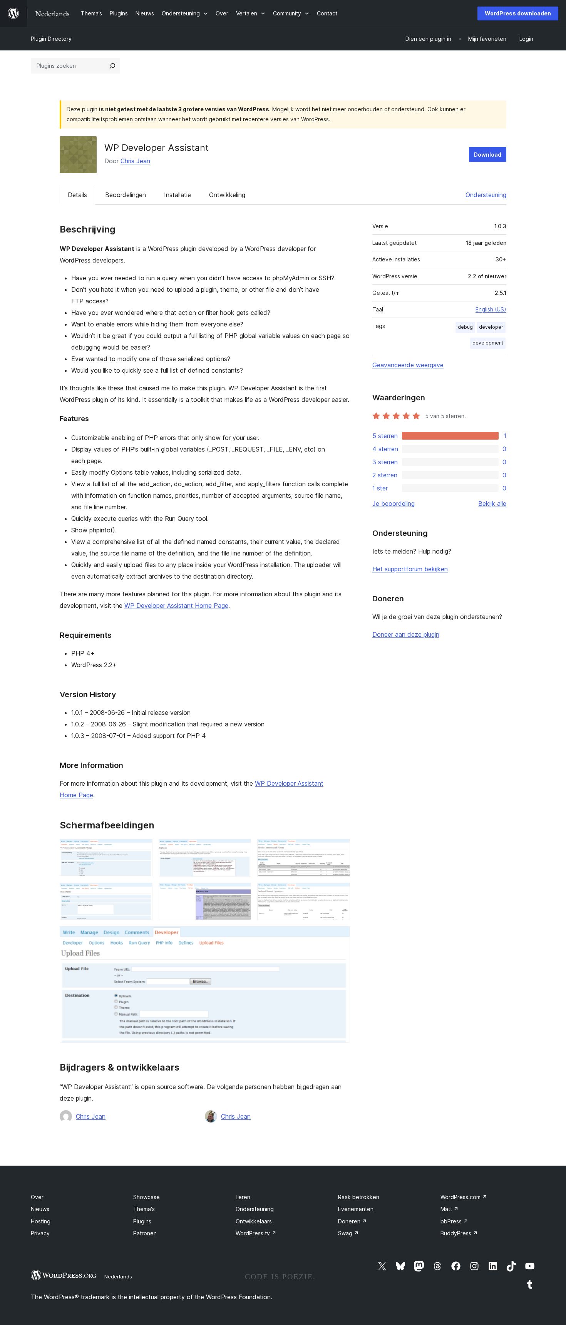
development (487, 343)
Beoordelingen (125, 195)
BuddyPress (459, 1233)
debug (465, 327)
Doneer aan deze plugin (405, 634)
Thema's (144, 1209)
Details (77, 195)
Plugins (142, 1221)
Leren (243, 1197)
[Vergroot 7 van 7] (339, 936)
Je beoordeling (393, 503)
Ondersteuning (486, 195)
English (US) (491, 309)
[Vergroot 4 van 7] (142, 893)
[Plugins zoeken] (112, 66)
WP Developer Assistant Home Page (176, 605)
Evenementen (355, 1209)
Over (37, 1197)
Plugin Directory (51, 38)
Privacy (40, 1233)
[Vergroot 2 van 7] (240, 849)
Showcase (146, 1197)
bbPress (454, 1221)
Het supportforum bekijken (410, 569)
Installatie (177, 195)
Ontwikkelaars (254, 1221)
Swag (348, 1233)
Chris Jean (135, 161)
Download (487, 154)
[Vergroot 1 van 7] (142, 849)
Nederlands (118, 1276)
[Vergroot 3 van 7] (339, 849)
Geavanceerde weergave (408, 365)
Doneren (352, 1221)
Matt (449, 1209)
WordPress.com (463, 1197)
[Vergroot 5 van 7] (240, 893)
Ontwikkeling (227, 195)
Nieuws (40, 1209)
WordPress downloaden (518, 13)
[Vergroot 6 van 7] (339, 893)
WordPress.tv (256, 1233)
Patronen (145, 1233)
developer (491, 327)
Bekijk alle (492, 503)
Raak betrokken (358, 1197)
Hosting (40, 1221)
